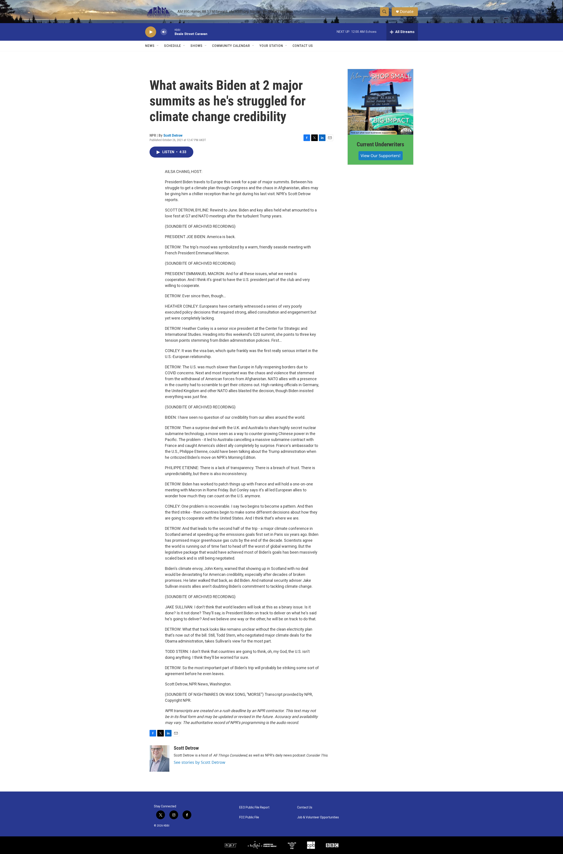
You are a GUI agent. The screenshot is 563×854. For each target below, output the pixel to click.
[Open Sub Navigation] (158, 46)
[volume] (164, 32)
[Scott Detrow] (159, 758)
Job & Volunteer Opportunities (318, 817)
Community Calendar (231, 46)
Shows (196, 46)
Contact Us (302, 46)
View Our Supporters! (380, 155)
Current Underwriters (380, 144)
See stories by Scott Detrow (199, 762)
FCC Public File (249, 817)
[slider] (171, 31)
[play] (150, 32)
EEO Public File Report (254, 807)
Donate (406, 11)
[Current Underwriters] (380, 102)
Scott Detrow (173, 135)
